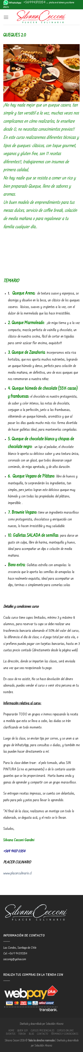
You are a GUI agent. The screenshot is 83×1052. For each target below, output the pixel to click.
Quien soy (22, 1030)
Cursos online (65, 1030)
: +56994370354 (33, 2)
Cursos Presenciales (42, 1030)
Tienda (22, 1034)
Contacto (42, 1034)
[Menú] (6, 17)
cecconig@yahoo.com (14, 959)
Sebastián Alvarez (55, 1024)
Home (11, 1030)
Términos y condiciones (64, 1034)
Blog (31, 1034)
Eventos (10, 1034)
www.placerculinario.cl (17, 873)
